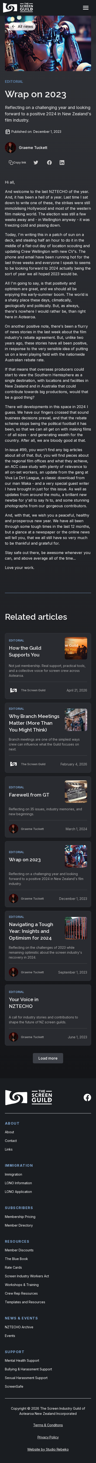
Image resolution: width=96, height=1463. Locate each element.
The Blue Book (16, 1259)
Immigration (13, 1174)
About (9, 1132)
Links (9, 1149)
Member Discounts (19, 1250)
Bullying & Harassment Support (28, 1369)
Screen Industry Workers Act (27, 1276)
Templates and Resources (25, 1302)
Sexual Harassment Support (26, 1378)
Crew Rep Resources (21, 1293)
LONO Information (18, 1183)
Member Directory (19, 1225)
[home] (19, 8)
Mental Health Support (22, 1360)
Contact (11, 1141)
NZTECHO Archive (19, 1327)
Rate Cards (13, 1267)
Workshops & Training (22, 1285)
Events (10, 1336)
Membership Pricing (20, 1217)
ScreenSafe (14, 1386)
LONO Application (18, 1192)
